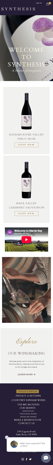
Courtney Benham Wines (28, 400)
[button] (49, 9)
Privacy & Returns (28, 395)
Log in (39, 3)
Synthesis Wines (28, 414)
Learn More (25, 374)
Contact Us (26, 423)
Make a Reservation (27, 420)
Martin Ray (28, 411)
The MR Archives (28, 404)
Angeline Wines (28, 417)
